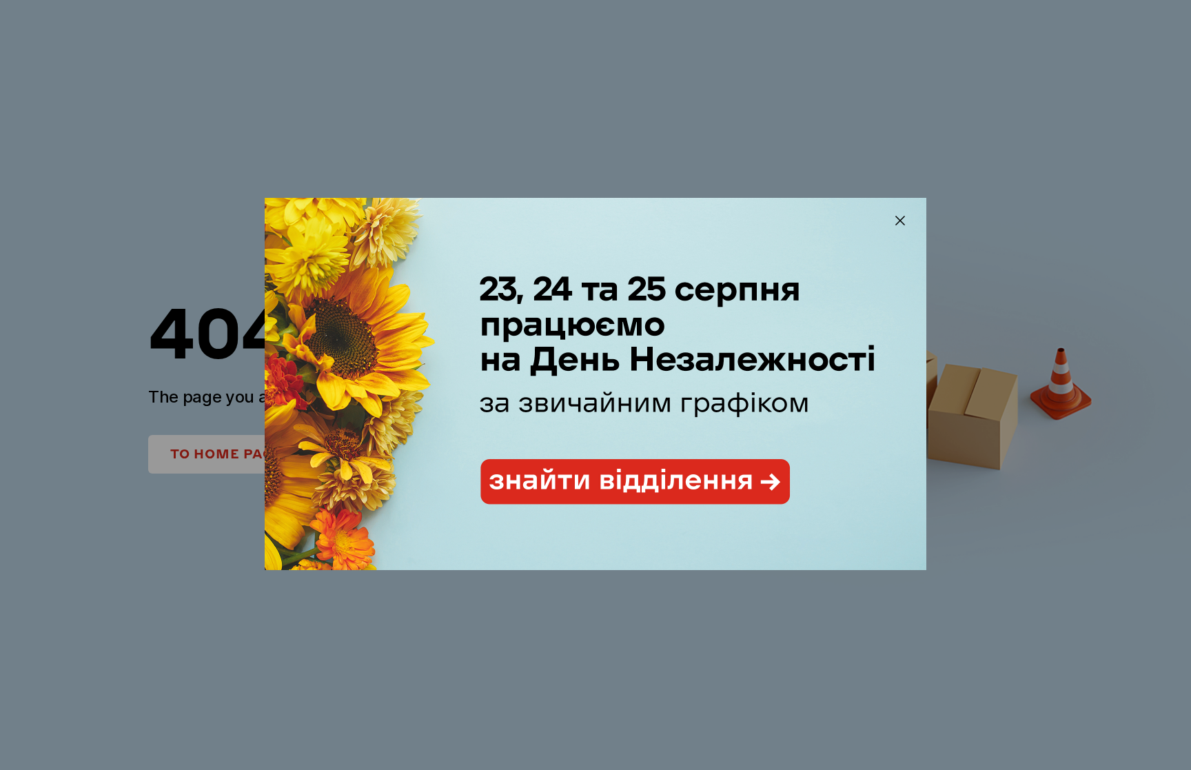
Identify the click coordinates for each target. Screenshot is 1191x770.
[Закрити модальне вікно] (900, 220)
